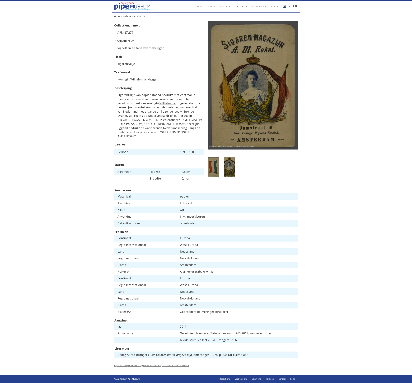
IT (296, 6)
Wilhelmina (167, 103)
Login (292, 379)
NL (284, 6)
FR (292, 6)
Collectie (127, 16)
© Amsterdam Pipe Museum (127, 379)
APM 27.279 (139, 16)
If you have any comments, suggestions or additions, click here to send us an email (151, 365)
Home (117, 16)
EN (288, 6)
